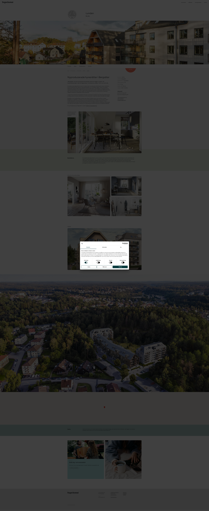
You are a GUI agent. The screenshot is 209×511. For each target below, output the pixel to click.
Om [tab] (120, 247)
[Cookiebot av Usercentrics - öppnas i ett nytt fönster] (123, 243)
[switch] (98, 262)
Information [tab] (104, 247)
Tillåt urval (105, 266)
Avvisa (89, 266)
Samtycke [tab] (88, 247)
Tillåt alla (120, 266)
